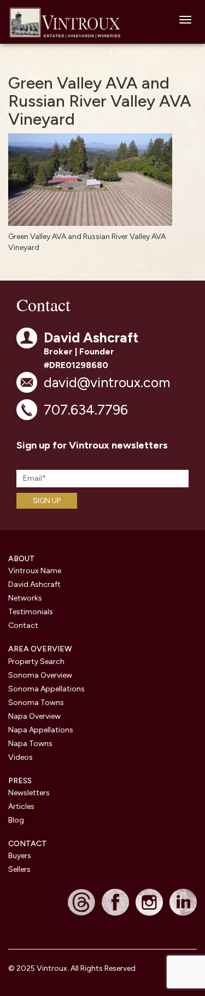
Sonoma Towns (36, 702)
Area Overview (40, 649)
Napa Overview (34, 716)
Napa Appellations (40, 730)
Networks (25, 598)
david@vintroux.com (107, 382)
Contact (23, 625)
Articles (21, 806)
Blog (16, 820)
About (21, 558)
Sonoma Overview (40, 675)
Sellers (19, 869)
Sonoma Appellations (46, 689)
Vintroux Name (34, 570)
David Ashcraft (34, 584)
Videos (20, 757)
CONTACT (27, 843)
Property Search (36, 661)
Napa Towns (30, 743)
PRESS (20, 780)
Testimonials (30, 611)
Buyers (19, 855)
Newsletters (29, 792)
